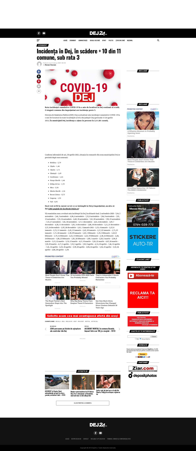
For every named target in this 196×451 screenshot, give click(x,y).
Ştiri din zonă (120, 40)
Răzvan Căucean (50, 65)
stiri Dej (95, 321)
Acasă (67, 439)
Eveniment (73, 40)
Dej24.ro (69, 321)
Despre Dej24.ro (76, 439)
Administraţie (83, 40)
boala (58, 321)
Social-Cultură (95, 40)
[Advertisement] (98, 14)
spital (88, 321)
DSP (75, 321)
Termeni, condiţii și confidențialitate (119, 439)
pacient (81, 321)
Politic (111, 40)
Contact (86, 439)
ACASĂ (65, 40)
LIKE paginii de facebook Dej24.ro (63, 208)
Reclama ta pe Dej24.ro (98, 439)
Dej (63, 321)
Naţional (130, 40)
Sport (104, 40)
